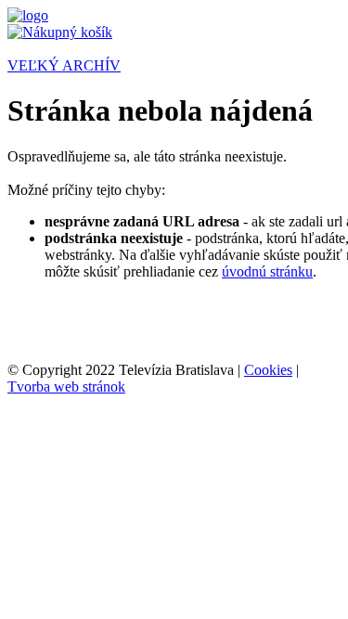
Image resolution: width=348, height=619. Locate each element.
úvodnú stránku (267, 271)
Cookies (268, 370)
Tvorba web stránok (66, 386)
